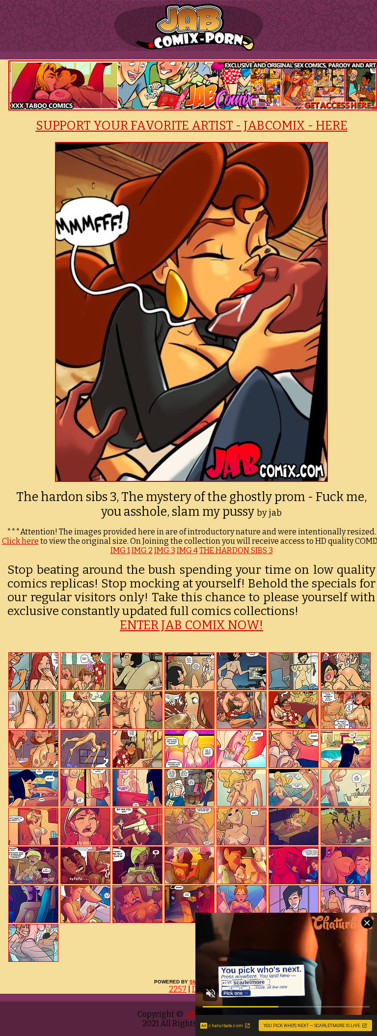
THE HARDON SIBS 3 (236, 550)
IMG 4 (187, 550)
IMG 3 (164, 550)
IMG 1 (120, 550)
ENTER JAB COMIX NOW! (191, 625)
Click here (20, 541)
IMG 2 (142, 550)
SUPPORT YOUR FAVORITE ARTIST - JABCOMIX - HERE (192, 125)
